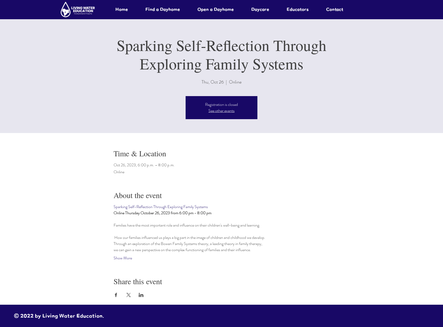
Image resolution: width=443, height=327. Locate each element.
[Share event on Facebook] (116, 295)
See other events (221, 111)
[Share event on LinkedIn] (141, 295)
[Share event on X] (128, 295)
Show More (123, 258)
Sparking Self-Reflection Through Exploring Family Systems (161, 207)
